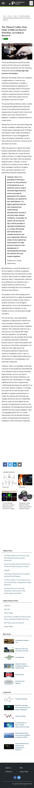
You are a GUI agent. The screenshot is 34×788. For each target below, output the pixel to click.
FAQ (21, 768)
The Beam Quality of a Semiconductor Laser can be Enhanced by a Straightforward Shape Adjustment (17, 582)
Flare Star (7, 609)
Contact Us (8, 771)
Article (5, 38)
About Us (8, 768)
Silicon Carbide (8, 613)
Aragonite (7, 570)
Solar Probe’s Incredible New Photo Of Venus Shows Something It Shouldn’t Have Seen (17, 618)
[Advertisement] (17, 443)
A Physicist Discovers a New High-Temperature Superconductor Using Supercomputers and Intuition (14, 591)
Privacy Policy (24, 771)
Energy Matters (8, 626)
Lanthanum (7, 605)
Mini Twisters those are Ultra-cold (14, 623)
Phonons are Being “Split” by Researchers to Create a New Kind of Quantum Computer (17, 565)
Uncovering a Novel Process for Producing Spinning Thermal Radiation (16, 575)
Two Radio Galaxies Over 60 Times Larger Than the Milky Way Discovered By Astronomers (16, 558)
